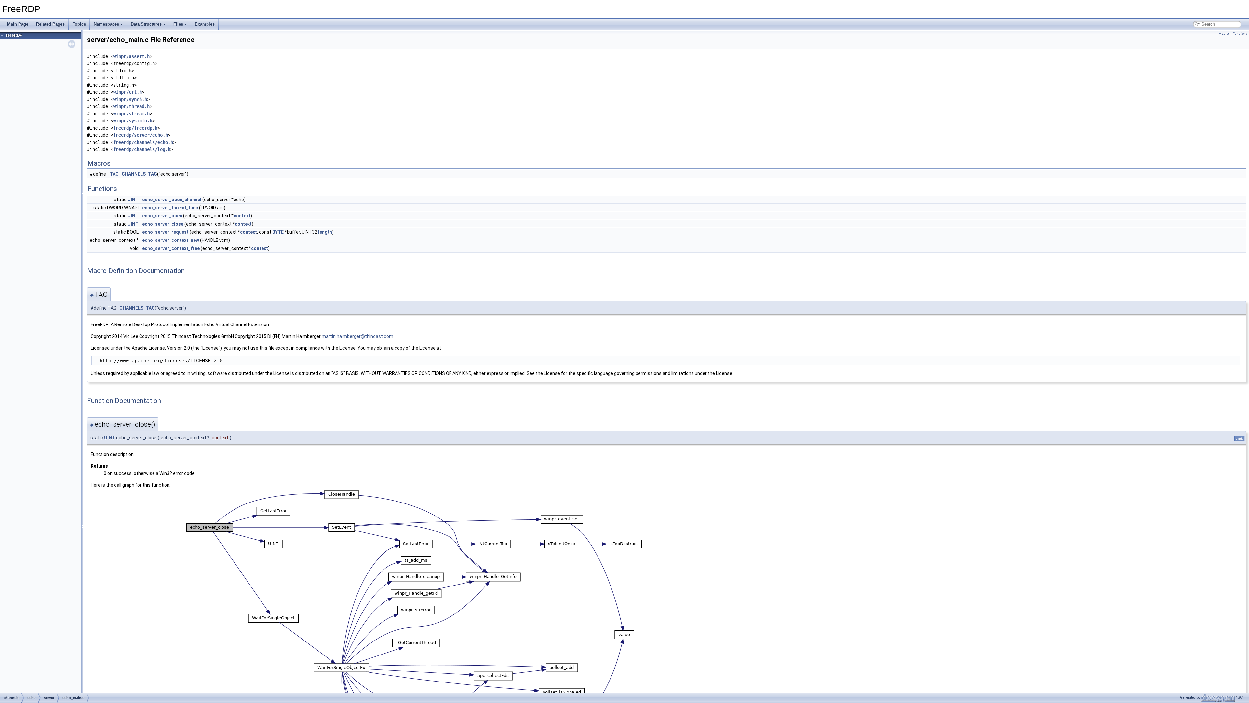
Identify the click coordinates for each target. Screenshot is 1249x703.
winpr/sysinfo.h (132, 120)
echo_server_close (162, 224)
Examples (205, 24)
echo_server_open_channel (171, 199)
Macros (1224, 34)
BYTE (278, 232)
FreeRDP (14, 35)
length (325, 232)
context (242, 215)
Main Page (17, 24)
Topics (79, 24)
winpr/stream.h (131, 113)
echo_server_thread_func (170, 207)
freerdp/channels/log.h (141, 149)
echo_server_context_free (171, 248)
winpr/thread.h (131, 106)
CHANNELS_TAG (139, 174)
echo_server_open (162, 215)
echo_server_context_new (170, 240)
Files (178, 24)
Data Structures (146, 24)
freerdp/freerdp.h (135, 128)
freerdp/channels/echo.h (143, 142)
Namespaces (106, 24)
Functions (1240, 34)
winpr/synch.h (130, 99)
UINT (133, 199)
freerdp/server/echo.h (140, 135)
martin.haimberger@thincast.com (357, 336)
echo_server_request (165, 232)
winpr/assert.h (131, 56)
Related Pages (50, 24)
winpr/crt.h (127, 92)
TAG (114, 174)
